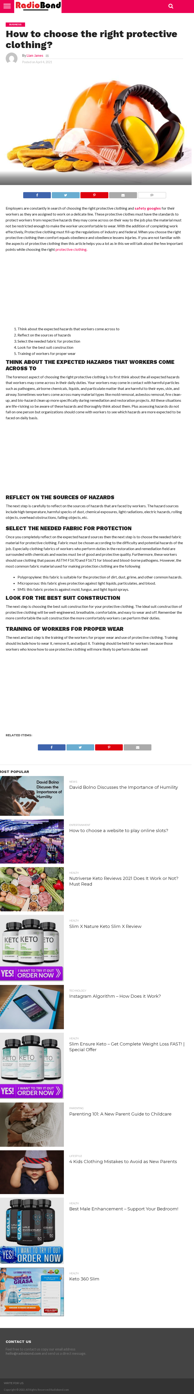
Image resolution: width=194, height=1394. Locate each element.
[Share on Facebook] (37, 194)
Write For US (13, 1383)
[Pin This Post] (94, 194)
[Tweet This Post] (65, 194)
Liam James (35, 55)
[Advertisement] (95, 290)
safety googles (148, 208)
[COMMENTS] (152, 194)
